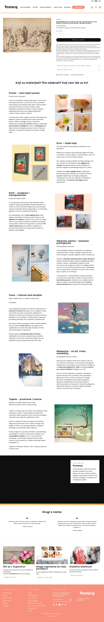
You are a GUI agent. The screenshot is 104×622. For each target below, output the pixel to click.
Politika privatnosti (33, 595)
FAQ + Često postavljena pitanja (37, 605)
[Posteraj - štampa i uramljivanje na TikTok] (66, 605)
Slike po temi (58, 7)
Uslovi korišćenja (32, 598)
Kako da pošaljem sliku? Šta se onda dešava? (74, 65)
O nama (30, 593)
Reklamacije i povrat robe (35, 603)
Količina (59, 31)
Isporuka (67, 28)
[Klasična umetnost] (85, 555)
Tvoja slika (78, 7)
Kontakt (30, 610)
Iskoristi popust (10, 577)
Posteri (35, 7)
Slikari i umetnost (46, 7)
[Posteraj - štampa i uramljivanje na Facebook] (57, 605)
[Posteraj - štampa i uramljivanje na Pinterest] (63, 605)
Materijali (67, 7)
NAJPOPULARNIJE (25, 7)
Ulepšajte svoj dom (44, 577)
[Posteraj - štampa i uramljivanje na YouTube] (60, 605)
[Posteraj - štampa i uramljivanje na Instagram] (54, 605)
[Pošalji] (70, 600)
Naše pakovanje (32, 608)
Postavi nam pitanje (64, 69)
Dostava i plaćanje (33, 600)
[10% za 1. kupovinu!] (19, 555)
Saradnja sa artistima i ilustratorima (84, 599)
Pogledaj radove (77, 575)
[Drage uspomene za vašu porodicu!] (52, 555)
